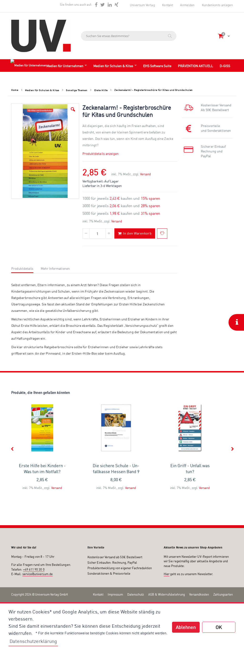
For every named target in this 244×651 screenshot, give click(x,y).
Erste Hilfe (101, 90)
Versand (145, 174)
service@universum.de (37, 574)
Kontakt (167, 5)
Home (14, 89)
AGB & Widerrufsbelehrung (166, 594)
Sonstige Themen (76, 90)
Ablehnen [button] (186, 627)
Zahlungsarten (223, 594)
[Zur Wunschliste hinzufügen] (162, 233)
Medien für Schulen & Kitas (42, 90)
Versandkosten (199, 594)
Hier (166, 574)
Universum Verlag (142, 5)
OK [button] (219, 627)
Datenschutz (135, 594)
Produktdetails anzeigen (100, 154)
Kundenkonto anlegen (217, 5)
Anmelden (187, 5)
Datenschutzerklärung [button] (33, 641)
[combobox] (128, 36)
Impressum (115, 594)
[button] (73, 109)
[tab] (26, 268)
